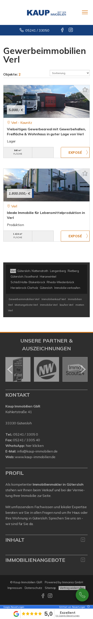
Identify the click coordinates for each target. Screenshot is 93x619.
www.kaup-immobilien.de (35, 457)
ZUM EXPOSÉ (75, 152)
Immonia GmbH (72, 582)
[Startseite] (46, 12)
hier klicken (35, 445)
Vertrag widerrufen (72, 588)
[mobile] (85, 12)
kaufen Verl (66, 304)
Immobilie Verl (49, 304)
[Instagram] (71, 30)
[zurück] (10, 369)
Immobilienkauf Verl (54, 299)
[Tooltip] (88, 607)
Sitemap (50, 588)
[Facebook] (62, 30)
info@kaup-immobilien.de (37, 451)
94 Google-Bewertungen (68, 615)
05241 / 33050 (37, 30)
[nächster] (83, 369)
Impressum (15, 588)
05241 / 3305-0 (82, 594)
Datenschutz (33, 588)
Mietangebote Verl (26, 304)
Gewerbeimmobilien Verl (24, 299)
